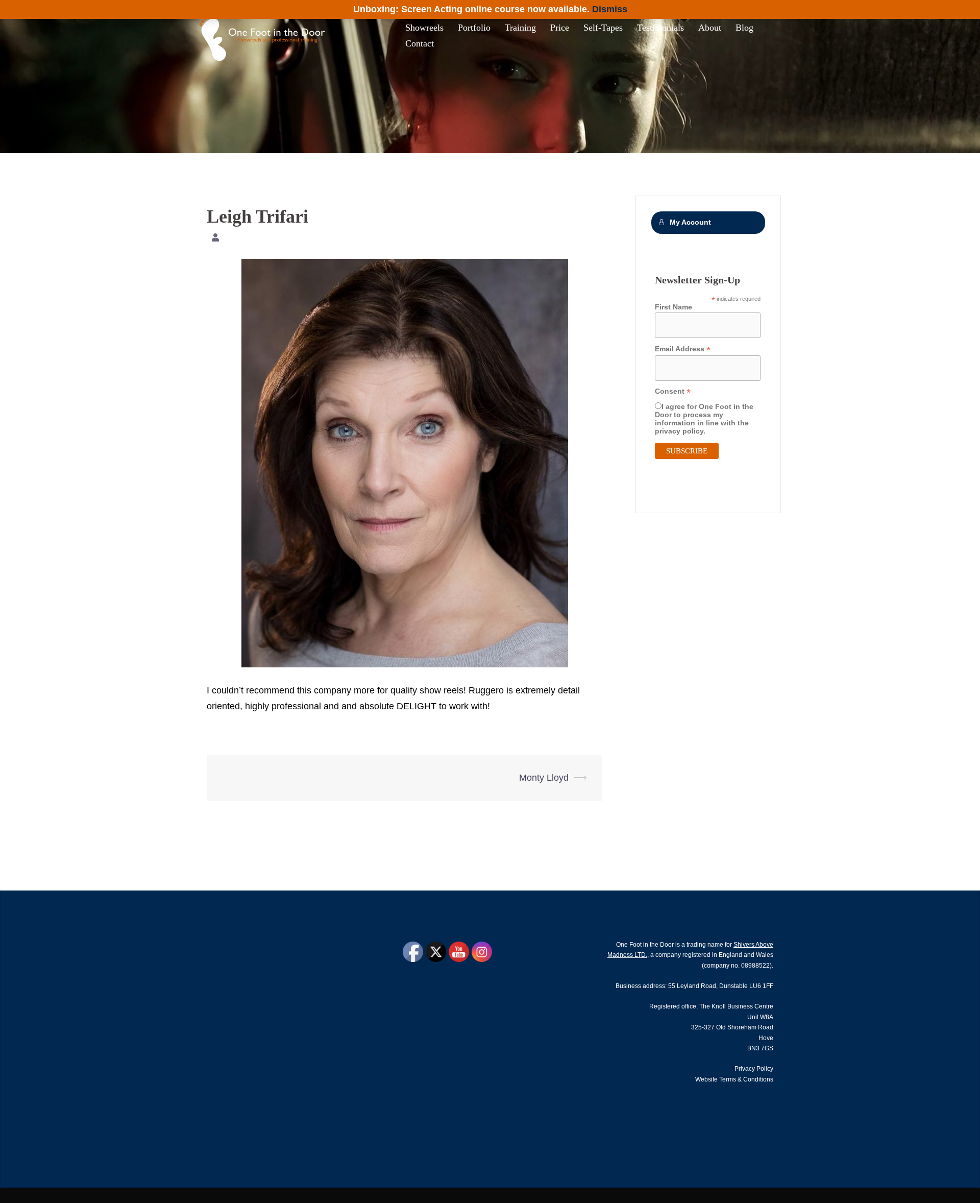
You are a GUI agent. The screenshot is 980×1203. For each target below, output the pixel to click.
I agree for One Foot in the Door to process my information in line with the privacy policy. (704, 418)
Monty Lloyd (544, 778)
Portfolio (474, 27)
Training (520, 27)
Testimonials (660, 27)
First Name (673, 307)
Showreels (424, 27)
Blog (744, 27)
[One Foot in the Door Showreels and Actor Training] (265, 35)
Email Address (682, 349)
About (709, 27)
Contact (419, 43)
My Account (690, 222)
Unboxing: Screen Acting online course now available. (471, 9)
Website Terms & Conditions (734, 1079)
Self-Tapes (603, 27)
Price (559, 27)
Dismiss (609, 9)
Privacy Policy (753, 1068)
